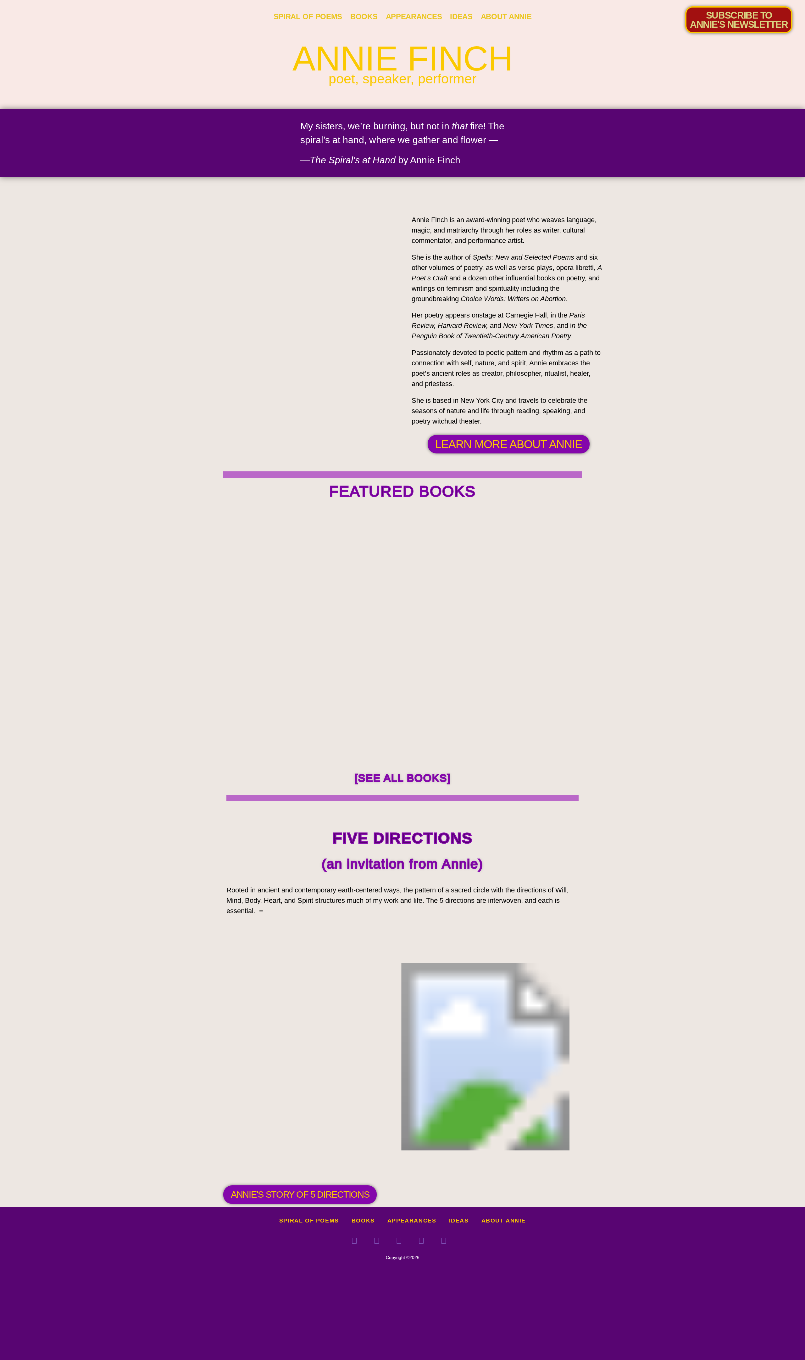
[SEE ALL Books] (403, 778)
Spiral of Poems (308, 16)
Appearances (414, 16)
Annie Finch (402, 58)
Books (364, 16)
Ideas (461, 16)
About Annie (506, 16)
